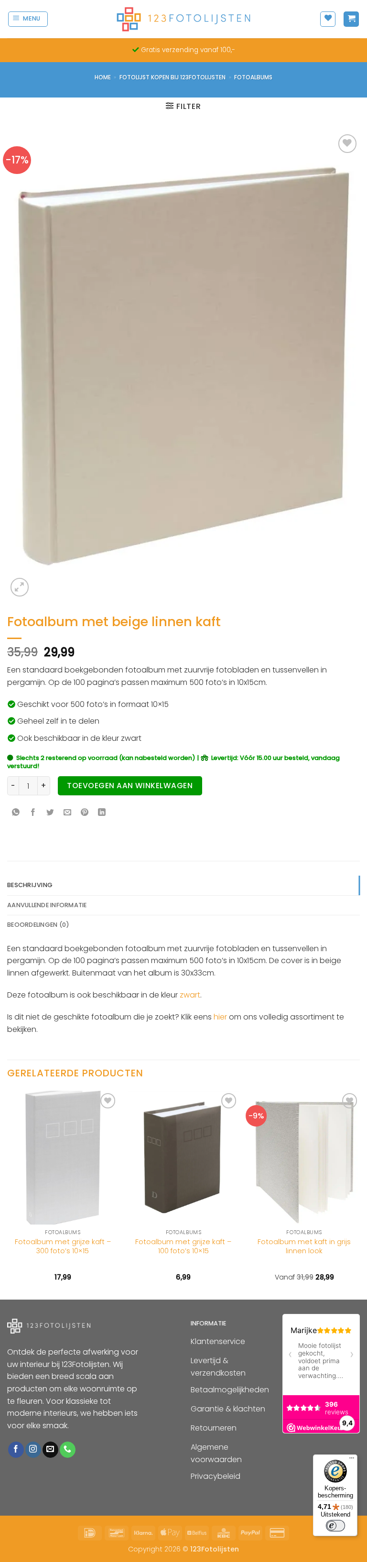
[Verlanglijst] (327, 19)
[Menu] (351, 1460)
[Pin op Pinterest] (85, 813)
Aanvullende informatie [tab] (47, 905)
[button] (28, 19)
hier (220, 1016)
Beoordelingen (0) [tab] (38, 925)
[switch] (335, 1525)
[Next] (359, 1194)
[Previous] (7, 1194)
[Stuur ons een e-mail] (50, 1450)
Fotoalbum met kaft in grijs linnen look (304, 1246)
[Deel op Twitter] (50, 813)
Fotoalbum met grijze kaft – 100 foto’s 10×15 (183, 1246)
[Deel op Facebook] (33, 813)
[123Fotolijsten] (183, 19)
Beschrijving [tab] (30, 885)
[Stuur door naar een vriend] (68, 813)
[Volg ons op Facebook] (16, 1450)
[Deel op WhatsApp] (16, 813)
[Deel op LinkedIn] (102, 813)
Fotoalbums (253, 77)
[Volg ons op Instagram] (33, 1450)
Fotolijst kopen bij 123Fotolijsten (172, 77)
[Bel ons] (68, 1450)
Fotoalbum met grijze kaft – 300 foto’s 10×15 (63, 1246)
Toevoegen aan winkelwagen (130, 786)
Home (103, 77)
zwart (190, 994)
